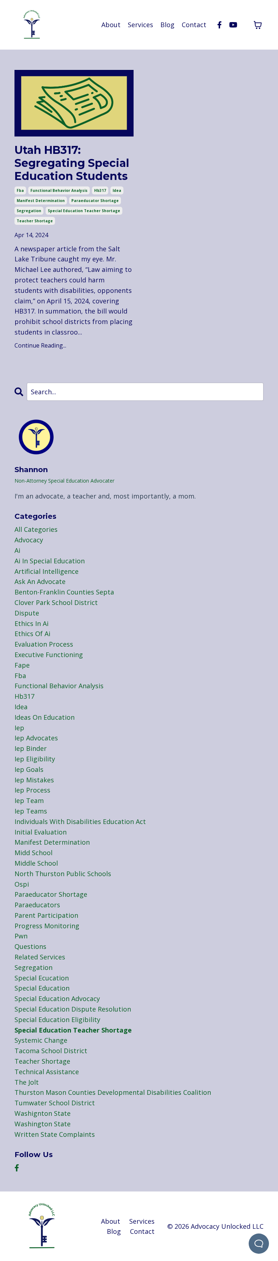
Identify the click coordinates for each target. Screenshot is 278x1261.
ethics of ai (32, 633)
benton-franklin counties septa (64, 592)
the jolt (26, 1082)
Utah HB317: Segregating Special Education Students (71, 163)
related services (39, 957)
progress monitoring (46, 925)
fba (20, 190)
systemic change (40, 1040)
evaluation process (43, 644)
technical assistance (46, 1071)
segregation (29, 210)
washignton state (42, 1113)
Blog (167, 24)
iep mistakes (34, 779)
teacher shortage (35, 220)
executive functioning (48, 654)
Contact (194, 24)
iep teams (30, 811)
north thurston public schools (62, 873)
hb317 (100, 190)
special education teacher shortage (84, 210)
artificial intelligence (46, 571)
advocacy (28, 539)
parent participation (46, 915)
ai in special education (49, 560)
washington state (42, 1123)
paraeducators (37, 904)
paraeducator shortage (95, 200)
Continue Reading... (40, 345)
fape (22, 665)
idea (117, 190)
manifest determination (41, 200)
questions (30, 946)
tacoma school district (50, 1050)
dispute (26, 613)
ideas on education (44, 717)
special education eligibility (57, 1019)
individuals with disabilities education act (80, 821)
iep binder (30, 748)
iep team (29, 800)
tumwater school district (54, 1102)
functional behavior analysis (59, 190)
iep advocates (36, 738)
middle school (36, 863)
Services (140, 24)
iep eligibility (34, 759)
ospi (21, 884)
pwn (21, 936)
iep (19, 727)
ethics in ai (31, 623)
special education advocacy (57, 998)
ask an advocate (40, 581)
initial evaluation (40, 832)
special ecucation (41, 978)
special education (42, 988)
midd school (33, 852)
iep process (32, 790)
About (111, 24)
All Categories (36, 529)
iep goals (28, 769)
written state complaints (54, 1134)
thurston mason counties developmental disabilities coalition (112, 1092)
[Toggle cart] (258, 25)
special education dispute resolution (72, 1009)
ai (17, 550)
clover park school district (56, 602)
